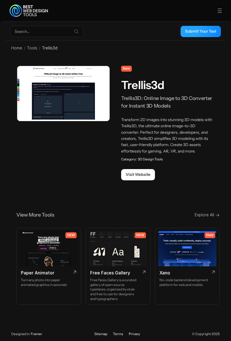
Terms (118, 334)
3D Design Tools (150, 159)
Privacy (134, 334)
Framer (36, 334)
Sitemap (100, 334)
